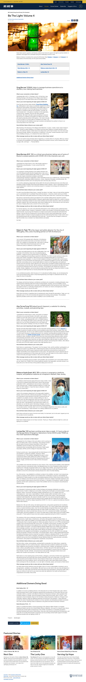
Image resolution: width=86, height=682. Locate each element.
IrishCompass (78, 2)
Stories (46, 6)
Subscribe (63, 6)
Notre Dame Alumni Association (16, 19)
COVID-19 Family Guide (34, 334)
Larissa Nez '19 (45, 72)
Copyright (5, 674)
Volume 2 (55, 57)
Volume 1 (50, 57)
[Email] (77, 20)
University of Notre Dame (16, 674)
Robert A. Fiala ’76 (22, 72)
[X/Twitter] (75, 20)
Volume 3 (63, 57)
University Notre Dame (13, 1)
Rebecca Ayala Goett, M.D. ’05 (49, 68)
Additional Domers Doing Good (25, 77)
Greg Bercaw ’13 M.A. (23, 64)
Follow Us (26, 623)
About (40, 6)
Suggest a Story (72, 6)
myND (55, 2)
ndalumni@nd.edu (16, 677)
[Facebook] (72, 20)
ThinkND (67, 2)
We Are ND (8, 6)
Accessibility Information (8, 679)
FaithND (72, 2)
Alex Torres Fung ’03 (46, 64)
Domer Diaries (54, 6)
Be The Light (17, 618)
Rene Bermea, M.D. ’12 (24, 68)
